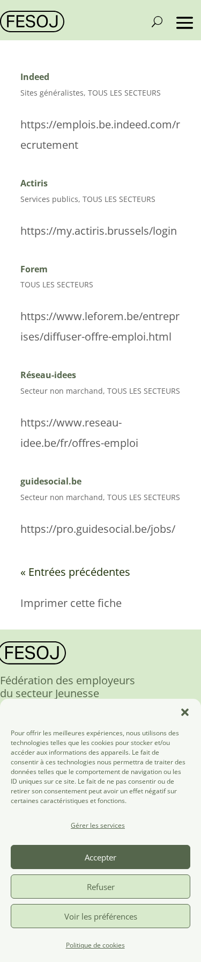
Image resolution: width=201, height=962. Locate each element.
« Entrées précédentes (75, 572)
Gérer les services (98, 825)
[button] (185, 712)
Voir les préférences (100, 916)
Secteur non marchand (61, 391)
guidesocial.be (50, 481)
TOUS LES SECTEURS (124, 93)
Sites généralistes (52, 93)
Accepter (100, 857)
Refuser (101, 886)
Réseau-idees (48, 375)
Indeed (34, 77)
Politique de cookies (95, 945)
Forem (34, 269)
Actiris (34, 183)
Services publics (49, 199)
